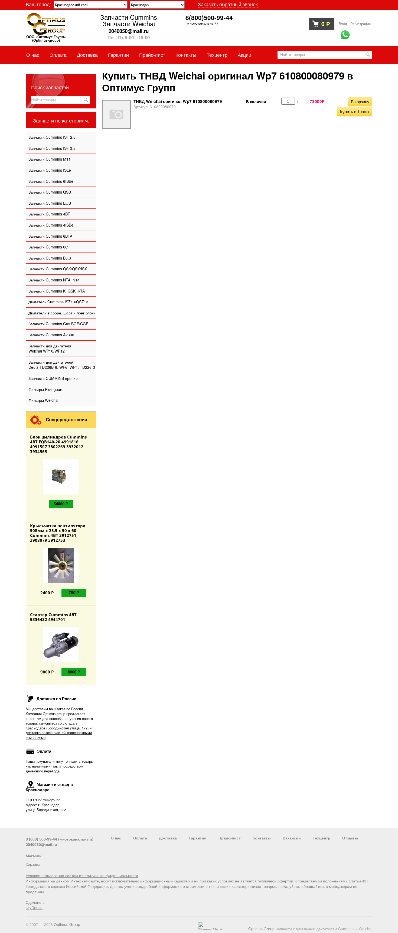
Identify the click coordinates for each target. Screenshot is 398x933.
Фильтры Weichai (43, 400)
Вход (343, 23)
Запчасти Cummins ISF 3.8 (52, 148)
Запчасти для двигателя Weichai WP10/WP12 (49, 348)
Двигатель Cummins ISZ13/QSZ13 (58, 301)
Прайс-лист (152, 54)
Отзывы (350, 838)
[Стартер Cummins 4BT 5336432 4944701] (61, 660)
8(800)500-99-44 (209, 18)
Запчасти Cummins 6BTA (50, 236)
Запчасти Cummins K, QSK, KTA (56, 291)
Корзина (33, 864)
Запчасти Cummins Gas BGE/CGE (58, 323)
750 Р (74, 592)
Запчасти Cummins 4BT (49, 214)
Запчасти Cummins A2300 (51, 334)
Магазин (33, 855)
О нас (32, 54)
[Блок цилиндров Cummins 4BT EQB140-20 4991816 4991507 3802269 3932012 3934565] (61, 493)
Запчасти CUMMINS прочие (53, 378)
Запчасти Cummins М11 (49, 159)
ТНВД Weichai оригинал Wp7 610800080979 (177, 101)
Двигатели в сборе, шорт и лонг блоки (62, 313)
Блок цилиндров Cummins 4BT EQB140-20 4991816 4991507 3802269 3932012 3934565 (58, 444)
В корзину (360, 101)
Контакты (185, 54)
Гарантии (118, 54)
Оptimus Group (67, 924)
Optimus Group (261, 928)
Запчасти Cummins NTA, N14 (54, 280)
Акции (244, 54)
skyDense (34, 907)
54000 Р (61, 504)
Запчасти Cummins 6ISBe (50, 181)
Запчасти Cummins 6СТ (49, 247)
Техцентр (217, 54)
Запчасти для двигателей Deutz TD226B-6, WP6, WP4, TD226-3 (61, 364)
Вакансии (292, 838)
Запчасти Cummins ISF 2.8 (52, 137)
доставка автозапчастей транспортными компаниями (59, 735)
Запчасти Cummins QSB (49, 192)
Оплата (58, 54)
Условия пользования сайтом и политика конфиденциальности (82, 875)
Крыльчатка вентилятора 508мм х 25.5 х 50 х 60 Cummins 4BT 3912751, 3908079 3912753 (57, 533)
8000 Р (74, 672)
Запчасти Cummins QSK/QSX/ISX (57, 268)
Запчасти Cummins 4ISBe (50, 225)
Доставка (87, 54)
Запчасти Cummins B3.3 (49, 258)
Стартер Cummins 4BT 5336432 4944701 (53, 617)
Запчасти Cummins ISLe (49, 170)
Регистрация (360, 23)
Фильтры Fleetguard (46, 389)
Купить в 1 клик (354, 111)
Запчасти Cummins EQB (49, 203)
